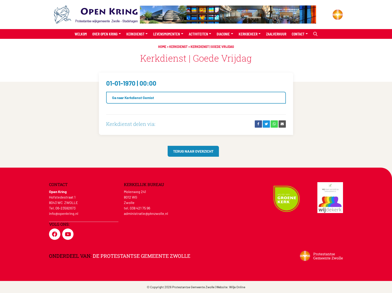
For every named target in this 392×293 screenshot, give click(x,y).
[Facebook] (258, 124)
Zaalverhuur (276, 33)
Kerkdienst (135, 33)
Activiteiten (198, 33)
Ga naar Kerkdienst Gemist (133, 97)
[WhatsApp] (274, 124)
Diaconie (223, 33)
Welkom (81, 33)
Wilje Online (237, 287)
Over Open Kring (105, 33)
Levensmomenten (166, 33)
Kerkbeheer (248, 33)
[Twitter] (266, 124)
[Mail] (282, 124)
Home (162, 47)
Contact (298, 33)
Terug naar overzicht (193, 151)
